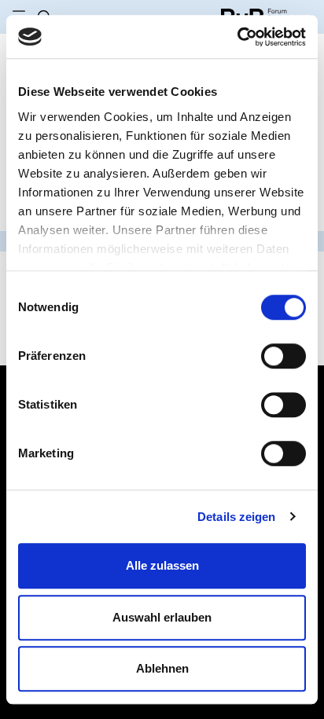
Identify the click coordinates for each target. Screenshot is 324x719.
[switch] (283, 356)
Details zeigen (236, 516)
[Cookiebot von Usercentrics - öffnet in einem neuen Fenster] (237, 37)
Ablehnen (162, 668)
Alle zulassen (162, 565)
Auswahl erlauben (162, 617)
